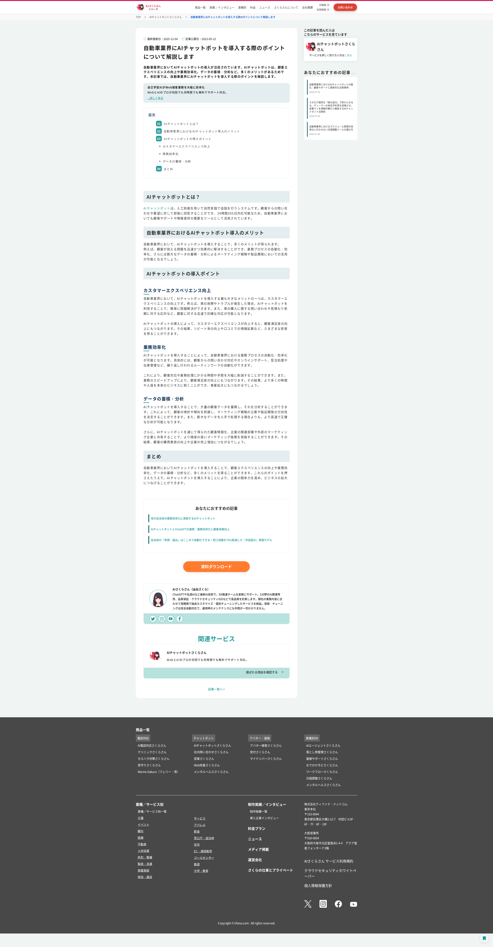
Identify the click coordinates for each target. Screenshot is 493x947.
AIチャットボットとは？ (181, 123)
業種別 (242, 7)
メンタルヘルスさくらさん (211, 772)
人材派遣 (143, 851)
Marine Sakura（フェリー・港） (159, 772)
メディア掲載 (258, 849)
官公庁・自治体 (204, 838)
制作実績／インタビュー (267, 804)
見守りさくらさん (149, 765)
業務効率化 (171, 153)
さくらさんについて (286, 7)
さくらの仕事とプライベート (270, 870)
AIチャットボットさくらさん (165, 17)
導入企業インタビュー (264, 818)
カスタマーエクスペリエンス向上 (186, 146)
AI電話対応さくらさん (152, 745)
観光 (140, 831)
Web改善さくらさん (207, 765)
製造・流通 (145, 864)
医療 (140, 838)
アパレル (199, 825)
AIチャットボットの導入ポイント (187, 138)
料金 (253, 7)
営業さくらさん (204, 758)
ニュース (264, 7)
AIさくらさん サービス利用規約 (328, 860)
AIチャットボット (156, 208)
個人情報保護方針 (318, 885)
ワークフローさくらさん (322, 772)
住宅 (197, 844)
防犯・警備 (145, 857)
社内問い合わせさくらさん (211, 752)
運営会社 (255, 859)
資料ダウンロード (216, 566)
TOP (138, 17)
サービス (199, 818)
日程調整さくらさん (319, 778)
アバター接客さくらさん (266, 745)
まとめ (168, 168)
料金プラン (256, 828)
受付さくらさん (260, 752)
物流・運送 (145, 877)
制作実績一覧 (258, 811)
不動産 (142, 844)
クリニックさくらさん (152, 752)
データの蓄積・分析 (177, 161)
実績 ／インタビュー (222, 7)
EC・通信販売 (203, 851)
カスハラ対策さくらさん (153, 758)
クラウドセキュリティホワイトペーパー (330, 873)
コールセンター (204, 858)
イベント (143, 824)
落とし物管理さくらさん (322, 752)
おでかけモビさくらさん (322, 765)
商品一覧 (200, 7)
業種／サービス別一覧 (152, 811)
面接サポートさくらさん (322, 758)
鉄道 (197, 864)
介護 (140, 818)
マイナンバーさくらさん (266, 758)
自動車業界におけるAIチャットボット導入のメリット (202, 131)
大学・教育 (201, 871)
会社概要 (307, 7)
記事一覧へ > (216, 689)
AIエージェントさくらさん (323, 745)
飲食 (197, 831)
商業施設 (143, 870)
